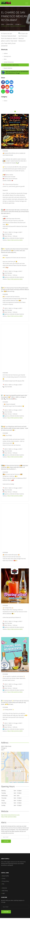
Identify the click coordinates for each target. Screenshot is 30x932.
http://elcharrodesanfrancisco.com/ (10, 815)
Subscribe (6, 841)
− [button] (3, 756)
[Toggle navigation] (27, 3)
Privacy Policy (5, 881)
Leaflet (10, 782)
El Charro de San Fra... (16, 771)
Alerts (5, 59)
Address (6, 53)
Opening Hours (7, 56)
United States (9, 24)
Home (2, 24)
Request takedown (8, 68)
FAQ (3, 884)
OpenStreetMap (21, 782)
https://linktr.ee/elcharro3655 (14, 240)
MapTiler (15, 782)
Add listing (5, 890)
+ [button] (3, 754)
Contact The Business (9, 62)
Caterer (5, 100)
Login (3, 893)
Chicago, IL (18, 24)
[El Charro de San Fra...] (15, 768)
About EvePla (5, 876)
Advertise (4, 888)
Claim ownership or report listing (11, 65)
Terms (3, 878)
